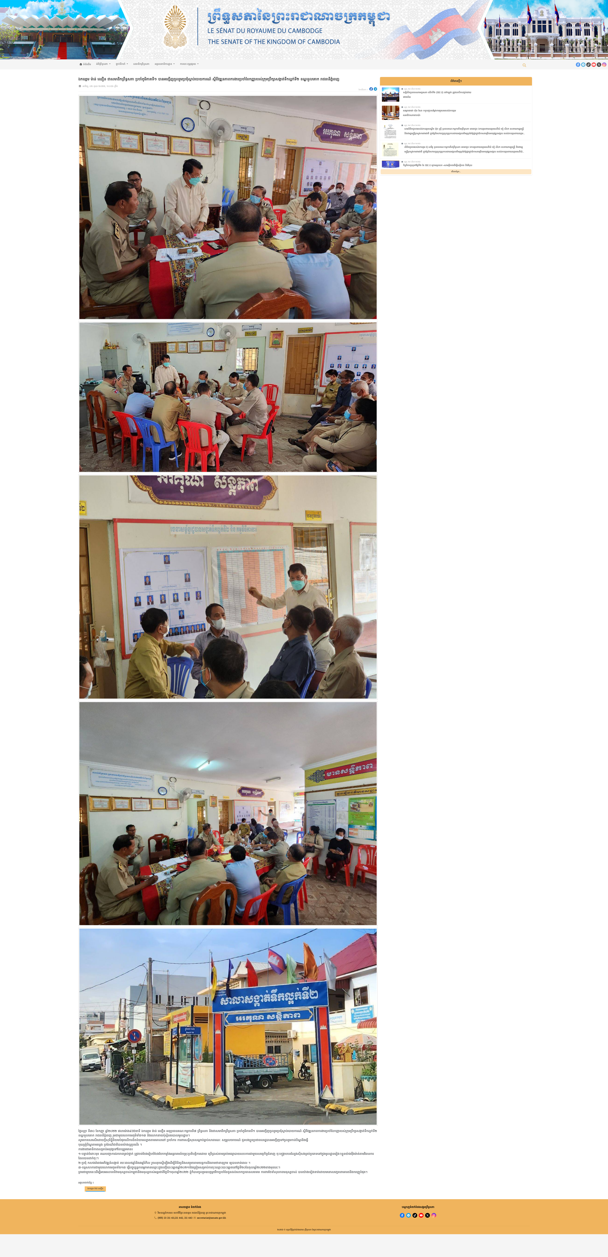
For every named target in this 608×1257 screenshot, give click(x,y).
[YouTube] (594, 64)
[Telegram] (583, 64)
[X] (427, 1215)
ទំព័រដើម (86, 64)
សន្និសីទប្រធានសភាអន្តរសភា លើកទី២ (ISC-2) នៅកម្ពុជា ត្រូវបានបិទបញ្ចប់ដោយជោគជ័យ (437, 95)
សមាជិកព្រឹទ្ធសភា (141, 64)
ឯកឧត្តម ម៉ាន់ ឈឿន (95, 1188)
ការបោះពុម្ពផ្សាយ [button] (188, 64)
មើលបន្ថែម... (456, 171)
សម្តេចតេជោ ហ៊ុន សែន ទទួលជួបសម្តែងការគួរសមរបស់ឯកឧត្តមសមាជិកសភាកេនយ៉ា (429, 113)
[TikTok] (588, 64)
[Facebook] (578, 64)
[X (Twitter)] (599, 64)
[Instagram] (604, 64)
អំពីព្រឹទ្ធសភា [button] (102, 64)
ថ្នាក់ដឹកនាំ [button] (121, 64)
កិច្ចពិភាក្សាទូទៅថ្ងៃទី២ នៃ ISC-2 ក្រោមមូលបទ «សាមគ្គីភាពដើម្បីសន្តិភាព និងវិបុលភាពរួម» (437, 168)
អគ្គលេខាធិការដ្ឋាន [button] (164, 64)
